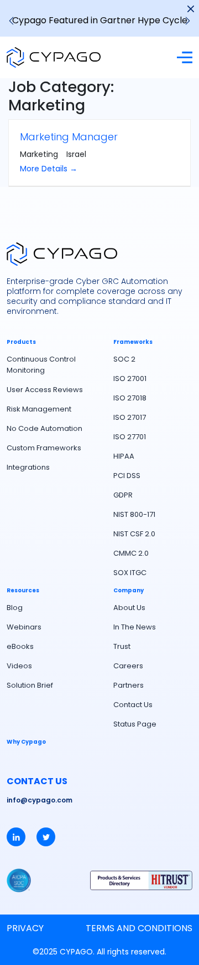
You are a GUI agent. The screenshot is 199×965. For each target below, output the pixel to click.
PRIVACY (25, 928)
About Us (129, 607)
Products (21, 342)
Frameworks (133, 342)
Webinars (24, 627)
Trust (121, 646)
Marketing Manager (69, 137)
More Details (45, 168)
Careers (128, 666)
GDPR (123, 495)
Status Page (134, 724)
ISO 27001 (129, 378)
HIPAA (123, 456)
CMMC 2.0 (131, 553)
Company (128, 590)
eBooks (20, 646)
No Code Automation (44, 428)
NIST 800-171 (134, 514)
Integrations (28, 467)
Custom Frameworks (44, 448)
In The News (134, 627)
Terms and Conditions (139, 928)
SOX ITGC (129, 572)
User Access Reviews (45, 389)
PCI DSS (126, 475)
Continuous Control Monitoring (41, 364)
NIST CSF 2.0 (134, 534)
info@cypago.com (39, 800)
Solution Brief (30, 685)
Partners (128, 685)
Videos (19, 666)
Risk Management (39, 409)
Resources (23, 590)
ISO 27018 (129, 398)
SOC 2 (124, 359)
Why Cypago (26, 742)
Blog (15, 607)
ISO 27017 (129, 417)
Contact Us (133, 704)
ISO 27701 (129, 436)
